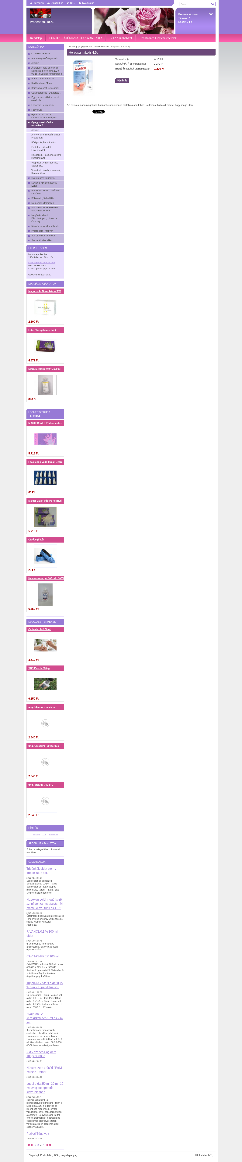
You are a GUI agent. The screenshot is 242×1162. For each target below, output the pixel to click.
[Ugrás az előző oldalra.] (32, 1145)
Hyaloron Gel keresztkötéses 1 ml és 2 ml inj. (44, 1018)
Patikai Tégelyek (37, 1133)
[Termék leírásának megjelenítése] (45, 307)
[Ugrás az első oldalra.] (29, 1145)
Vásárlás (122, 80)
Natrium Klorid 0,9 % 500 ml (44, 369)
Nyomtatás (88, 3)
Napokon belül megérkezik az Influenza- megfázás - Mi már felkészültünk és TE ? (44, 904)
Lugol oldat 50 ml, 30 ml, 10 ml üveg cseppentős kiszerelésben (44, 1088)
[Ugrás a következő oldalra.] (47, 1145)
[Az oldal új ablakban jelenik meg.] (83, 95)
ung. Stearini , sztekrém (42, 707)
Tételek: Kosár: (188, 18)
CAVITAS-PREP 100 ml (42, 956)
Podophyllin (53, 834)
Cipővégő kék (36, 539)
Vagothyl (36, 834)
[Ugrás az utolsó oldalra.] (50, 1145)
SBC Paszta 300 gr (39, 668)
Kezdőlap (38, 3)
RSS (72, 3)
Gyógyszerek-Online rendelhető (94, 46)
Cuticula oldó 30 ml (39, 629)
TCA (44, 834)
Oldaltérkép (57, 3)
